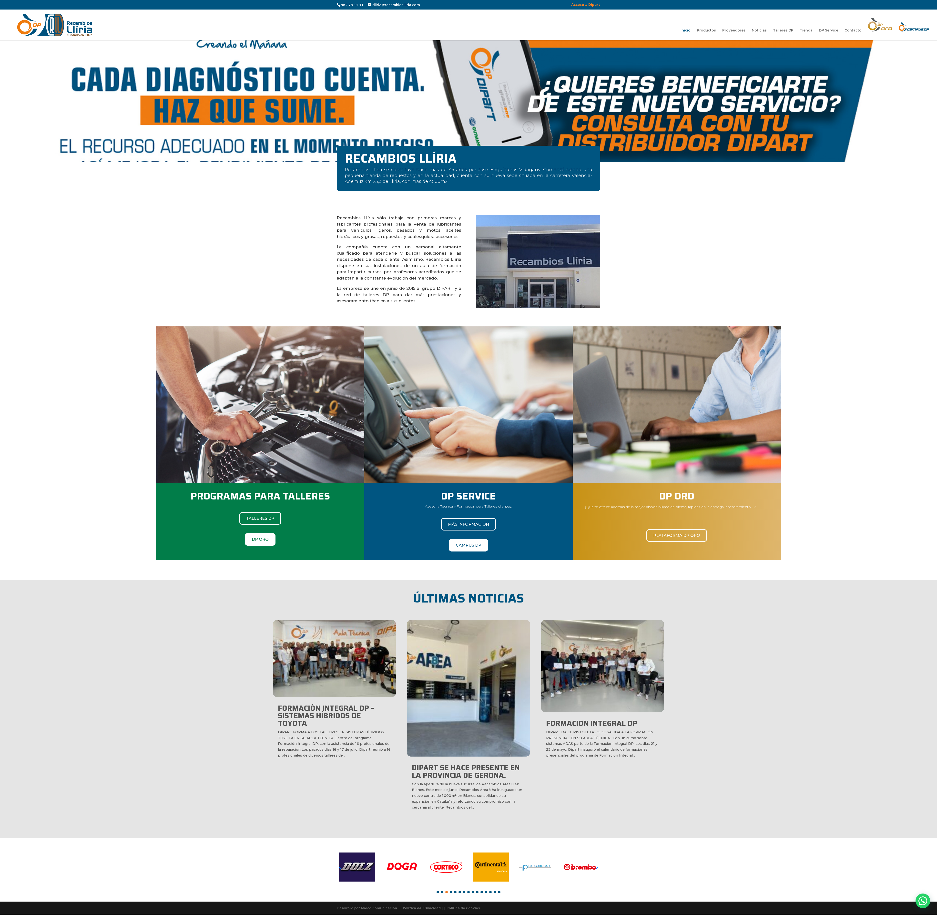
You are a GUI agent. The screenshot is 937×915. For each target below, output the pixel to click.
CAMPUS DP (468, 545)
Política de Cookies (463, 908)
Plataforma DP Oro (676, 535)
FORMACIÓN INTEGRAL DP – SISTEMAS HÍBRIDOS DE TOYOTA (326, 715)
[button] (7, 101)
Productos (706, 30)
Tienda (806, 30)
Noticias (759, 30)
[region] (468, 101)
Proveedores (733, 30)
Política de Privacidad (422, 908)
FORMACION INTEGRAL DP (591, 723)
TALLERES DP (260, 518)
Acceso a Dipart (585, 5)
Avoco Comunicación (378, 908)
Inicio (686, 30)
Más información (468, 524)
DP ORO (260, 539)
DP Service (828, 30)
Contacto (853, 30)
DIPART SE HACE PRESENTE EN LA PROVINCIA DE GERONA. (466, 771)
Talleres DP (783, 30)
